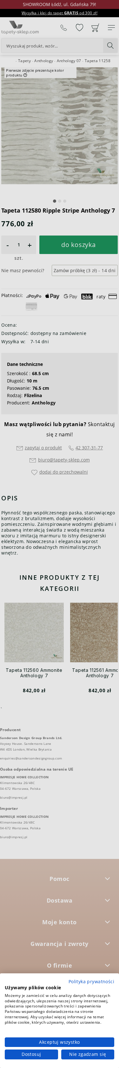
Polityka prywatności (91, 981)
